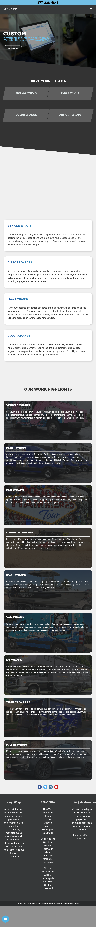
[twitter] (45, 787)
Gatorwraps (66, 904)
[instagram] (51, 787)
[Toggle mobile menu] (91, 9)
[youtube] (56, 787)
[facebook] (40, 787)
